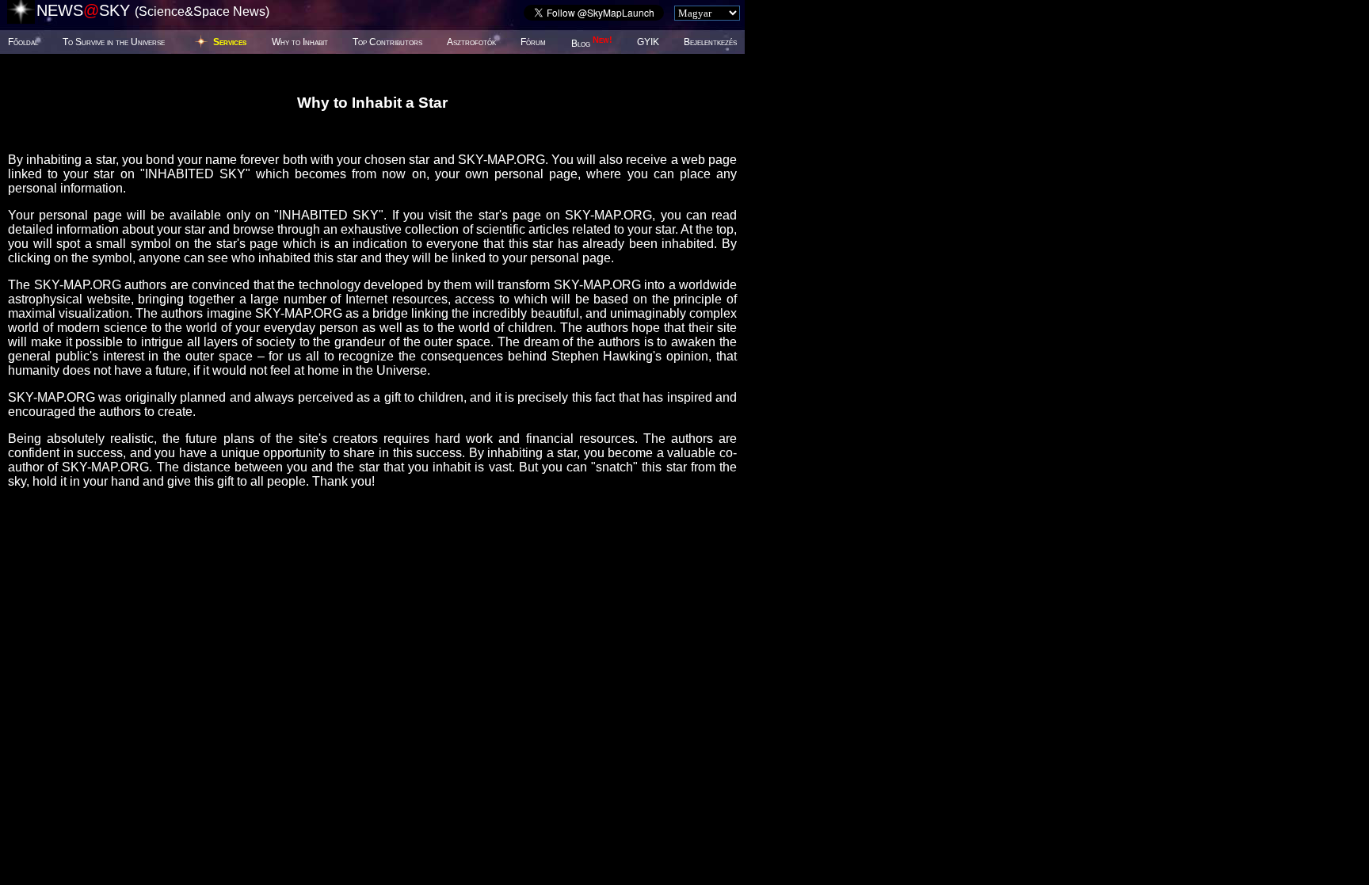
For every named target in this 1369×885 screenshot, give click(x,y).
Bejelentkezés (710, 42)
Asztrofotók (471, 42)
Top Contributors (387, 42)
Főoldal (23, 42)
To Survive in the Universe (114, 42)
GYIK (648, 42)
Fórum (533, 42)
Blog (591, 43)
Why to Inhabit (300, 42)
